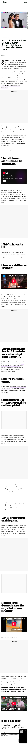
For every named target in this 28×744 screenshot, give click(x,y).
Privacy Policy (5, 735)
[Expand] (21, 730)
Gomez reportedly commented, (10, 496)
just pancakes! (18, 258)
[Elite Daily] (4, 2)
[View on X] (14, 420)
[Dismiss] (26, 730)
